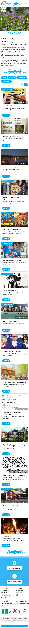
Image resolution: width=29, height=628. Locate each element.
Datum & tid (6, 81)
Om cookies (18, 600)
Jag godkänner (14, 625)
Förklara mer (7, 623)
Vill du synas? (4, 605)
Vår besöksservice (5, 595)
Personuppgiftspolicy (21, 601)
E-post (3, 594)
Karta (17, 595)
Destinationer (4, 601)
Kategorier (21, 77)
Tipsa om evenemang (6, 603)
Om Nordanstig (19, 590)
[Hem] (10, 3)
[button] (13, 29)
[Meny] (25, 3)
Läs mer (5, 115)
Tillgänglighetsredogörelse (22, 603)
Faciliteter (11, 77)
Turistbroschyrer (20, 592)
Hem (2, 35)
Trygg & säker (19, 594)
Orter (3, 77)
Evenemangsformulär (9, 65)
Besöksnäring (4, 600)
